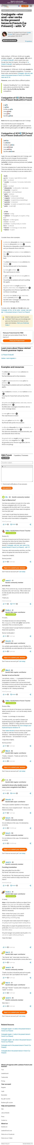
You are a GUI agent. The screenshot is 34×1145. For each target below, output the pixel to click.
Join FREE (25, 6)
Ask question (6, 488)
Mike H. (7, 670)
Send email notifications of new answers (15, 484)
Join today (22, 571)
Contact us (4, 1120)
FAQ (2, 1109)
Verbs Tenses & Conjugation (21, 10)
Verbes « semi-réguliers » (8, 358)
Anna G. (8, 818)
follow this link (10, 730)
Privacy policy (5, 1143)
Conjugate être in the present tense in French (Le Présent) (15, 1052)
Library (10, 10)
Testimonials (4, 1077)
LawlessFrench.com (6, 1130)
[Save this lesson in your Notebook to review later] (9, 40)
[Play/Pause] (24, 244)
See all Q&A (5, 458)
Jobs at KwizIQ (5, 1112)
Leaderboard (4, 1073)
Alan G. (7, 952)
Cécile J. (8, 610)
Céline (7, 531)
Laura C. (8, 580)
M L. (6, 497)
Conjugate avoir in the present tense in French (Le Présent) (16, 1046)
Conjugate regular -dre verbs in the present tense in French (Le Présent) (16, 1041)
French (4, 10)
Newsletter (4, 1095)
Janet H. (8, 862)
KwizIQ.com (4, 1126)
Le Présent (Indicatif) (7, 355)
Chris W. (8, 641)
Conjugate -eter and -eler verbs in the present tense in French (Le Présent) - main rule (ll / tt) (17, 75)
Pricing (3, 1081)
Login (2, 1091)
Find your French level (17, 340)
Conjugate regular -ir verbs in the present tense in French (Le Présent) (15, 1035)
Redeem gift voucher (7, 1102)
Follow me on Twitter (6, 1138)
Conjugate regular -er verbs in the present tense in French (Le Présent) (16, 1030)
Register (3, 1087)
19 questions (28, 41)
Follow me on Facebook (7, 1134)
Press (2, 1116)
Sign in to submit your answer (14, 568)
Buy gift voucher (5, 1098)
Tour (2, 1069)
